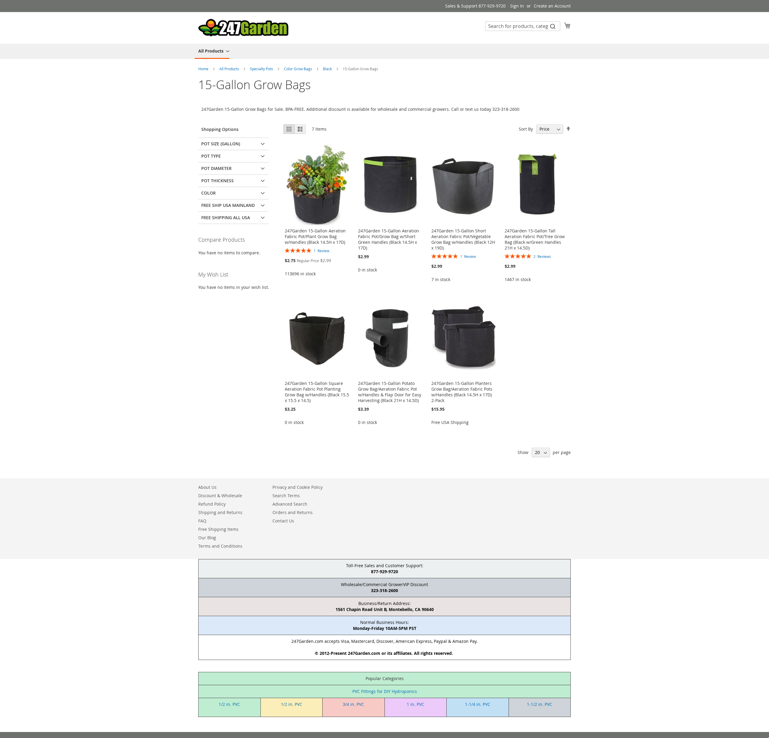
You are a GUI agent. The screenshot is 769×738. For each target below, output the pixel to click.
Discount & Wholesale (220, 495)
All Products (229, 68)
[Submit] (552, 26)
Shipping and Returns (220, 512)
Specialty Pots (262, 68)
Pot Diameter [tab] (216, 168)
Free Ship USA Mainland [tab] (228, 205)
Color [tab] (208, 193)
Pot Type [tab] (211, 156)
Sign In (517, 6)
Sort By (526, 129)
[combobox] (522, 26)
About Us (207, 487)
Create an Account (552, 6)
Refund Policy (212, 504)
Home (203, 68)
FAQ (202, 521)
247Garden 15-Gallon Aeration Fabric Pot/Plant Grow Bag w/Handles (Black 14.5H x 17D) (315, 236)
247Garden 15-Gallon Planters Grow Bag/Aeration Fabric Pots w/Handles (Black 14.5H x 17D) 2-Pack (461, 391)
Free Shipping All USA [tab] (225, 217)
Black (328, 68)
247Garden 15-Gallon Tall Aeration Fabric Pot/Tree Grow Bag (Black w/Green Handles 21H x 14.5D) (535, 239)
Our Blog (207, 537)
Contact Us (283, 521)
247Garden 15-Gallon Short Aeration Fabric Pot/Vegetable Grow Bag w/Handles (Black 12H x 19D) (463, 239)
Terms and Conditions (220, 546)
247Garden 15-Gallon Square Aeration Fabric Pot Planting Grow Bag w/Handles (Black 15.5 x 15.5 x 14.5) (317, 391)
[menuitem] (212, 51)
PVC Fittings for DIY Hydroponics (384, 691)
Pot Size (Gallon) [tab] (220, 144)
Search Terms (286, 495)
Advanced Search (289, 504)
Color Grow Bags (298, 68)
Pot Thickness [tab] (217, 180)
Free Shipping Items (218, 529)
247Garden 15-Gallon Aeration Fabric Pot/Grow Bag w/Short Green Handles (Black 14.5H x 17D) (388, 239)
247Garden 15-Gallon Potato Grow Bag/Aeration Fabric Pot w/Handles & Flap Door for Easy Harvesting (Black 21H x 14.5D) (389, 391)
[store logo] (243, 27)
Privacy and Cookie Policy (297, 487)
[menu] (384, 51)
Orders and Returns (292, 512)
